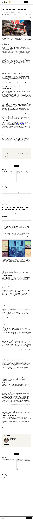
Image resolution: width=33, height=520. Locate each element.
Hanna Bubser (4, 14)
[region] (16, 518)
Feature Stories (4, 204)
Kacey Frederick (4, 216)
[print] (30, 17)
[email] (19, 17)
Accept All (29, 518)
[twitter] (16, 17)
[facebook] (13, 17)
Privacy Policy (3, 518)
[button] (2, 2)
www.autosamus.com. (21, 123)
